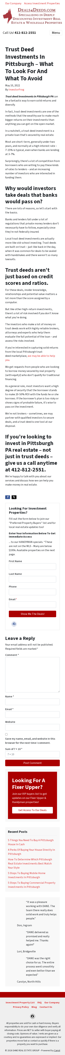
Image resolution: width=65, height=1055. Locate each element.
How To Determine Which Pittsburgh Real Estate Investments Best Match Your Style (30, 864)
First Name (15, 561)
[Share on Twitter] (14, 497)
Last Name (15, 574)
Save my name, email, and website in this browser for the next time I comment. (30, 741)
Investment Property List (20, 1002)
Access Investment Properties (42, 3)
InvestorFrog (16, 90)
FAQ (39, 1002)
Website (10, 722)
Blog (34, 1007)
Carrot (57, 1050)
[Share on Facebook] (7, 497)
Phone (13, 587)
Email (13, 599)
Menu (56, 32)
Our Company (13, 3)
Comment (12, 655)
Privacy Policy (21, 1007)
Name (9, 696)
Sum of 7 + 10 (13, 749)
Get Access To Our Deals (32, 810)
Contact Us (46, 1007)
